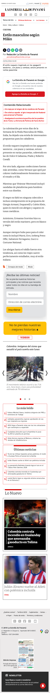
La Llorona (40, 20)
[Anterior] (3, 373)
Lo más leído (25, 408)
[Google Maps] (41, 631)
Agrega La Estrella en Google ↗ (25, 94)
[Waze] (47, 631)
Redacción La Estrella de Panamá (22, 54)
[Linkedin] (16, 50)
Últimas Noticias (24, 20)
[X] (20, 14)
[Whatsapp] (12, 50)
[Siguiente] (46, 373)
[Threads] (15, 14)
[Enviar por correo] (20, 50)
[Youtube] (36, 14)
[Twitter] (4, 50)
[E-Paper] (44, 3)
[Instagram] (31, 14)
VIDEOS (25, 337)
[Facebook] (26, 14)
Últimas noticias (25, 449)
